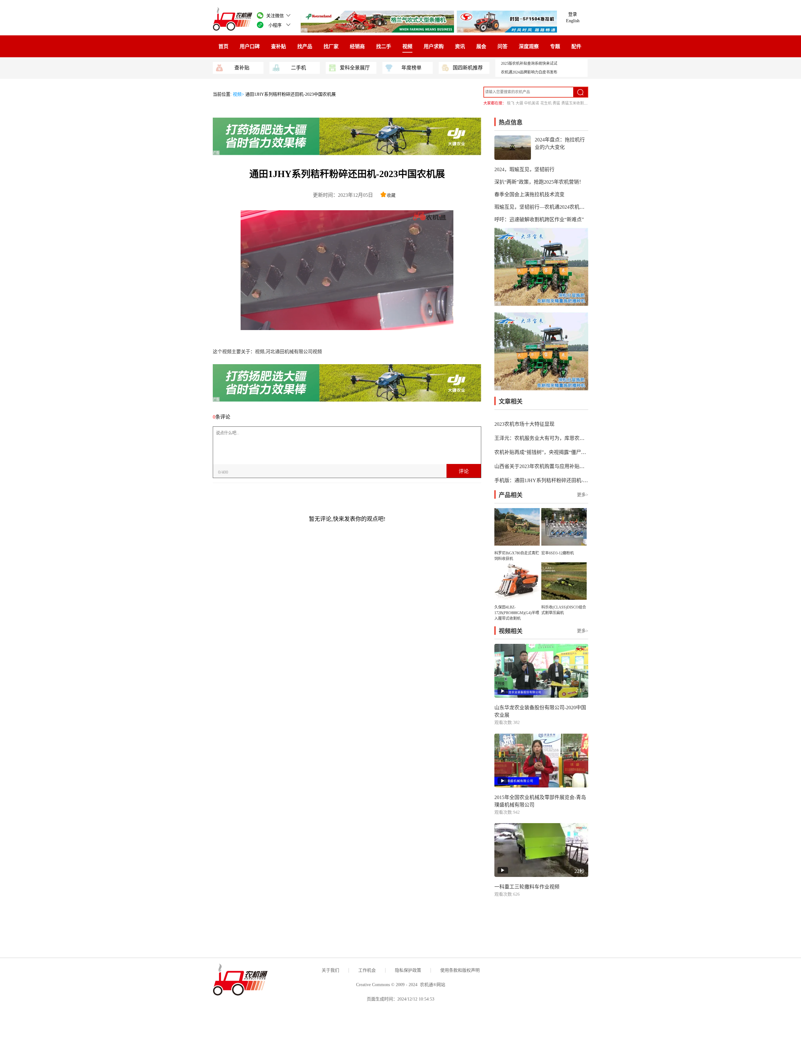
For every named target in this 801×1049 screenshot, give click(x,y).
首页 (223, 46)
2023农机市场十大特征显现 (524, 424)
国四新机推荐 (468, 67)
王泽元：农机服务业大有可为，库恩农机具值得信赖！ (554, 438)
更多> (582, 494)
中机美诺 (531, 103)
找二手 (383, 46)
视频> (239, 94)
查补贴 (278, 46)
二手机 (298, 67)
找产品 (304, 46)
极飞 (510, 103)
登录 (572, 14)
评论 (464, 471)
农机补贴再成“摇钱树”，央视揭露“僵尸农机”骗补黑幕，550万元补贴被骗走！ (580, 452)
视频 (407, 46)
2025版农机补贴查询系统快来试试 (529, 63)
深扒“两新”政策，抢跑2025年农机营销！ (539, 182)
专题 (555, 46)
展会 (481, 46)
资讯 (460, 46)
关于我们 (330, 970)
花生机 (546, 103)
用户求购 (434, 46)
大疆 (519, 103)
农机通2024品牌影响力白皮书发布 (529, 72)
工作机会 (367, 970)
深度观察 (529, 46)
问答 (502, 46)
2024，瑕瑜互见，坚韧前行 (524, 169)
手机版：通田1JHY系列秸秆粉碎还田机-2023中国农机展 (556, 480)
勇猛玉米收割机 (574, 103)
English (572, 20)
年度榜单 (411, 67)
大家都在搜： (494, 103)
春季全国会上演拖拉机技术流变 (529, 194)
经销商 (357, 46)
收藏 (391, 195)
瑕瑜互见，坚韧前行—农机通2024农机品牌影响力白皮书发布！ (564, 207)
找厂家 (331, 46)
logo (431, 216)
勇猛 (556, 103)
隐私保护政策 (408, 970)
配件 (576, 46)
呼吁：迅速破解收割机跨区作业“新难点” (539, 219)
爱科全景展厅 (355, 67)
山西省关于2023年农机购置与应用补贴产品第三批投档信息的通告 (567, 466)
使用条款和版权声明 (460, 970)
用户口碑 (250, 46)
